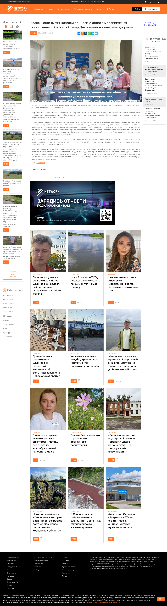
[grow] (11, 26)
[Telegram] (158, 2)
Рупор (111, 9)
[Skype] (92, 33)
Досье (6, 320)
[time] (6, 26)
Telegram (38, 570)
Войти (137, 9)
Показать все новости (13, 274)
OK (160, 599)
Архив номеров (68, 567)
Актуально (8, 295)
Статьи (65, 564)
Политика (7, 308)
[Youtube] (154, 2)
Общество (8, 299)
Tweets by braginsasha (150, 23)
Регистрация (151, 9)
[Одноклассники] (146, 2)
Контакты (100, 9)
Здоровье (40, 163)
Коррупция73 (9, 303)
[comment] (17, 26)
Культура (7, 332)
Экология (7, 337)
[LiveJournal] (85, 33)
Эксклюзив (8, 312)
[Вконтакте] (150, 2)
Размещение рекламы (83, 9)
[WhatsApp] (89, 33)
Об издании (38, 9)
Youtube (37, 567)
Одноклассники (41, 561)
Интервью (8, 316)
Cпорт (6, 328)
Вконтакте (38, 564)
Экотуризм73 (9, 324)
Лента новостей (12, 22)
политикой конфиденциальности (103, 602)
